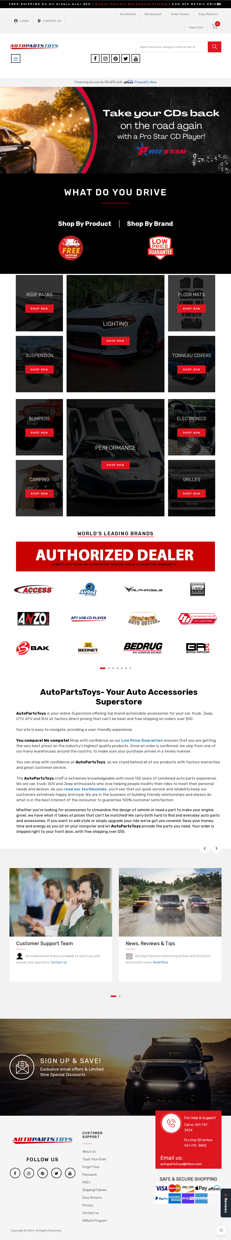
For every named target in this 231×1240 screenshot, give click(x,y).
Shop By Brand (150, 223)
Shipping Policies (94, 1190)
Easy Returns (208, 14)
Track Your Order (94, 1159)
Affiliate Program (94, 1221)
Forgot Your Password (90, 1171)
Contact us (59, 962)
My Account (153, 14)
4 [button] (117, 668)
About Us (89, 1152)
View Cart (196, 27)
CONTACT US (52, 21)
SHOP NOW (39, 308)
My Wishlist (128, 14)
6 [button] (126, 668)
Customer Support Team (44, 943)
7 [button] (130, 668)
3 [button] (113, 668)
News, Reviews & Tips (150, 943)
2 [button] (109, 668)
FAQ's (86, 1182)
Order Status (180, 14)
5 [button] (121, 668)
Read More (160, 962)
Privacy (87, 1205)
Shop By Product (84, 223)
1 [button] (102, 668)
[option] (115, 130)
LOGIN (24, 21)
